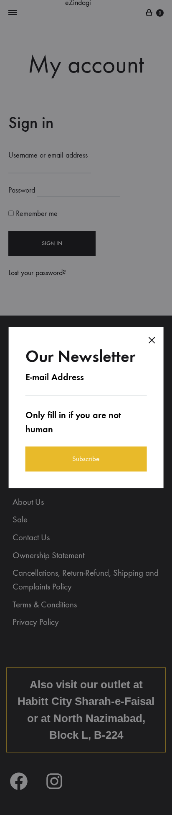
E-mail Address (54, 377)
